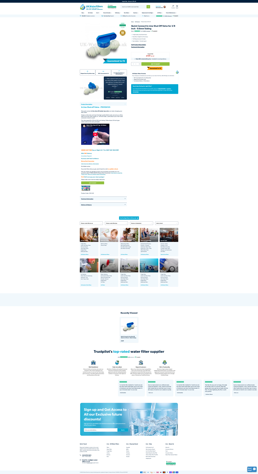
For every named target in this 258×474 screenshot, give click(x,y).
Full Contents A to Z (150, 447)
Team (166, 451)
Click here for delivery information (90, 163)
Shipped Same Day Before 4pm (88, 73)
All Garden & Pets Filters (86, 284)
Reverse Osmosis (84, 246)
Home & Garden (107, 12)
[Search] (148, 6)
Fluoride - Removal (104, 278)
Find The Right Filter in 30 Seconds (128, 218)
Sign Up (122, 430)
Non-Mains (126, 12)
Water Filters (109, 449)
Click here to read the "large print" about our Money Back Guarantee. (101, 173)
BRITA (127, 449)
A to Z (97, 12)
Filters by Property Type (105, 277)
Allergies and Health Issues (166, 249)
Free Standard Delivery (119, 73)
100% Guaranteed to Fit (103, 73)
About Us (167, 447)
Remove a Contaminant (142, 222)
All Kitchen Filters (84, 254)
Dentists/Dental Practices (146, 243)
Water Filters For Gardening (86, 275)
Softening (117, 12)
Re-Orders (90, 12)
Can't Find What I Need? (151, 451)
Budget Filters (83, 249)
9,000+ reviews (146, 31)
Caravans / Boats (164, 243)
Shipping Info (148, 458)
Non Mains (163, 251)
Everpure (128, 454)
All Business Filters (145, 254)
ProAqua (128, 452)
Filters (108, 447)
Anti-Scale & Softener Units (106, 275)
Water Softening (104, 274)
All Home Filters (124, 254)
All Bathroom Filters (105, 254)
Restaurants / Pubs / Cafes (146, 248)
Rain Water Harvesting (125, 248)
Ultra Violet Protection (125, 245)
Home (132, 21)
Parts (108, 456)
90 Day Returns (119, 74)
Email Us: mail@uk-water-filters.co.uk (90, 460)
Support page (89, 462)
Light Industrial (144, 251)
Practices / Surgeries (145, 245)
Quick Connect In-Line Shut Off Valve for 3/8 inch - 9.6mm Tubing (128, 337)
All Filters (159, 12)
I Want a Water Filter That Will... (152, 454)
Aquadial (128, 447)
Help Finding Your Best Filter (151, 452)
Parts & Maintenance (171, 12)
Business (135, 12)
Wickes (127, 451)
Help (82, 12)
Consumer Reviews (169, 449)
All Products (137, 21)
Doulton (128, 456)
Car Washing (83, 274)
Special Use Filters (165, 254)
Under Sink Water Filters (86, 245)
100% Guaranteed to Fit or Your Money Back (142, 77)
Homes (108, 452)
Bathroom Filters (104, 243)
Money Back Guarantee (150, 456)
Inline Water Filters (84, 248)
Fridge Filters (83, 243)
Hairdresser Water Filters (146, 246)
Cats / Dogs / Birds (85, 278)
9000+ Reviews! (168, 16)
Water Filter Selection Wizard (171, 454)
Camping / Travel (164, 245)
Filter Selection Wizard (150, 449)
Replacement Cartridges (147, 12)
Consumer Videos (169, 452)
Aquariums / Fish (84, 277)
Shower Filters (104, 245)
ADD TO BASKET (92, 182)
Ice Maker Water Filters (165, 248)
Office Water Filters (145, 249)
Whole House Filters (125, 243)
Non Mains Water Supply (126, 246)
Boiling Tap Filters (84, 251)
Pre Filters (103, 282)
